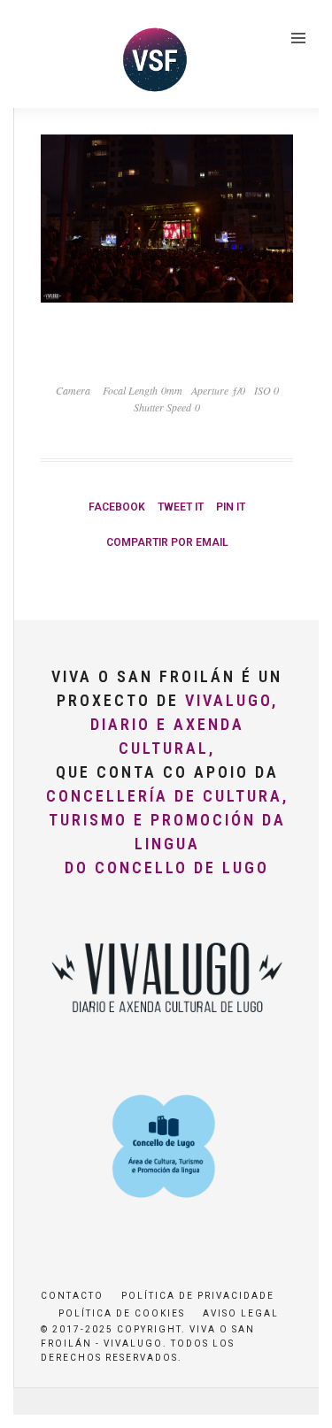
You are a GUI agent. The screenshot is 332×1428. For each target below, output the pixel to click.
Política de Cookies (121, 1313)
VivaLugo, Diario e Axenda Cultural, (184, 724)
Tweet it (181, 507)
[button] (38, 57)
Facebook (117, 507)
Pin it (230, 507)
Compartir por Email (167, 542)
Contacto (72, 1296)
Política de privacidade (197, 1296)
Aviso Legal (241, 1313)
